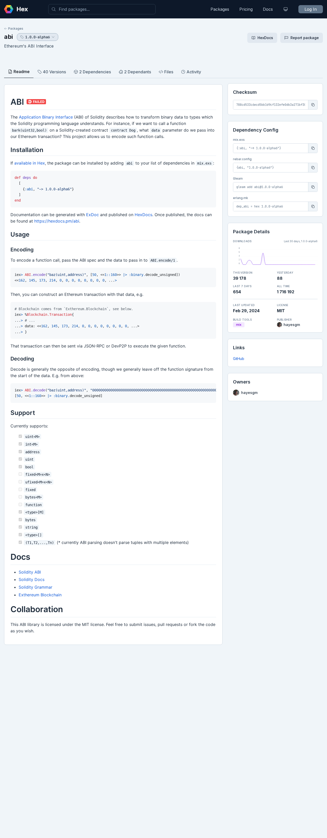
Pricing (246, 9)
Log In (311, 9)
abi (8, 36)
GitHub (238, 358)
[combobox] (102, 9)
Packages (220, 9)
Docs (268, 9)
